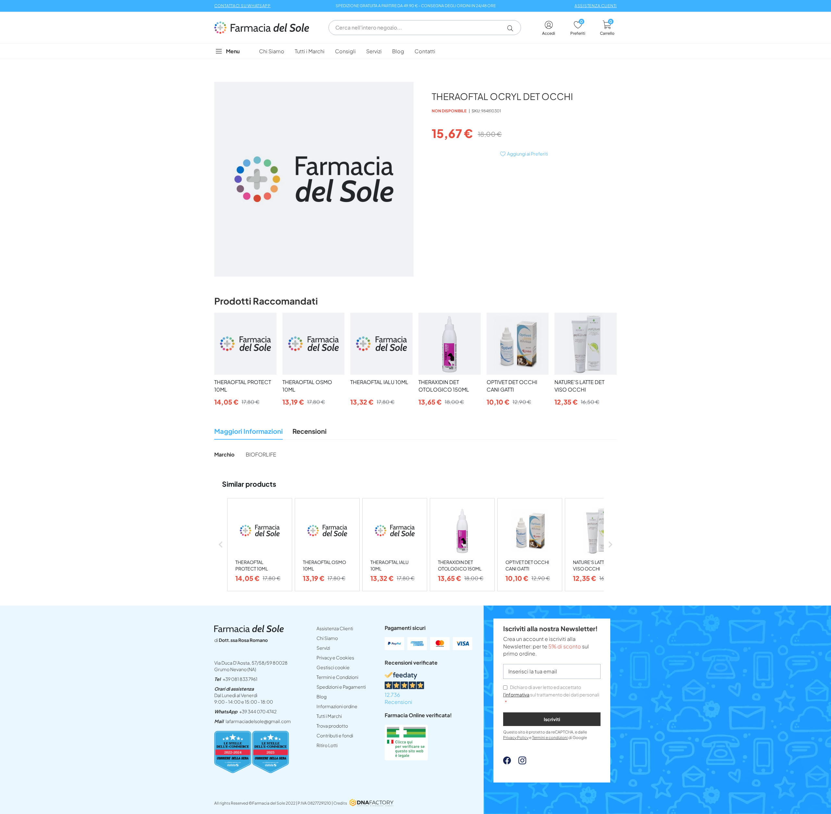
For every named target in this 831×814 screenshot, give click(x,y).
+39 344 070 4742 (258, 711)
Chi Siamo (327, 638)
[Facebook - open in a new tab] (507, 762)
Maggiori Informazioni (248, 431)
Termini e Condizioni (337, 677)
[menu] (415, 51)
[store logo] (265, 27)
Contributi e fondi (334, 735)
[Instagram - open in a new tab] (519, 762)
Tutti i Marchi (329, 716)
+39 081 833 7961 (240, 679)
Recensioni (309, 431)
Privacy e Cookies (335, 657)
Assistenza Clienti (334, 628)
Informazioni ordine (336, 706)
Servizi (323, 648)
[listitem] (259, 544)
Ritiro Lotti (327, 745)
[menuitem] (271, 51)
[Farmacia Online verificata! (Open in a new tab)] (406, 758)
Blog (321, 696)
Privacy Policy (515, 737)
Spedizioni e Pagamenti (341, 687)
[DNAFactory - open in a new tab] (371, 803)
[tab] (248, 433)
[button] (513, 28)
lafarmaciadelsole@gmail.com (258, 721)
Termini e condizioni (550, 737)
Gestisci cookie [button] (333, 667)
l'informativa (516, 694)
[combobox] (425, 27)
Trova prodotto (332, 726)
